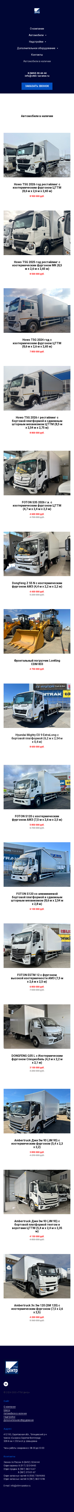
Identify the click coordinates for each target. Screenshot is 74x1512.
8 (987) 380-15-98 (36, 1479)
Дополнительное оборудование (36, 48)
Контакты (37, 54)
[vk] (6, 1384)
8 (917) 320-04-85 (27, 1465)
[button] (37, 86)
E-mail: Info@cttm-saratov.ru (17, 1485)
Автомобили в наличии (37, 61)
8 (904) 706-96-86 (36, 1475)
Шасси (7, 1410)
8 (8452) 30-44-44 (37, 73)
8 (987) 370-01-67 (27, 1472)
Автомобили (36, 35)
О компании (37, 28)
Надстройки (36, 41)
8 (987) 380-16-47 (27, 1469)
